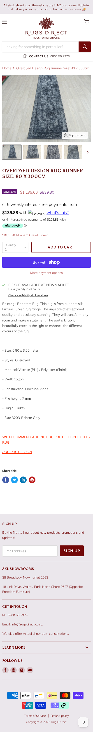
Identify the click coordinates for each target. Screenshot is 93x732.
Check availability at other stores (28, 295)
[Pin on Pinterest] (32, 480)
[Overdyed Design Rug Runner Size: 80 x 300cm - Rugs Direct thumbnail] (11, 152)
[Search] (85, 46)
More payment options (46, 273)
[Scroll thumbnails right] (86, 152)
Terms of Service (35, 715)
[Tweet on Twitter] (14, 480)
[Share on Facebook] (5, 480)
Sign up (71, 551)
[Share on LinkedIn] (23, 480)
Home (6, 68)
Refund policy (60, 715)
